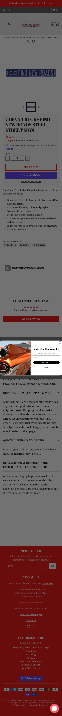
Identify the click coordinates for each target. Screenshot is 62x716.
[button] (54, 708)
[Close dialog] (60, 342)
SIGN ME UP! (46, 362)
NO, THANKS (46, 367)
